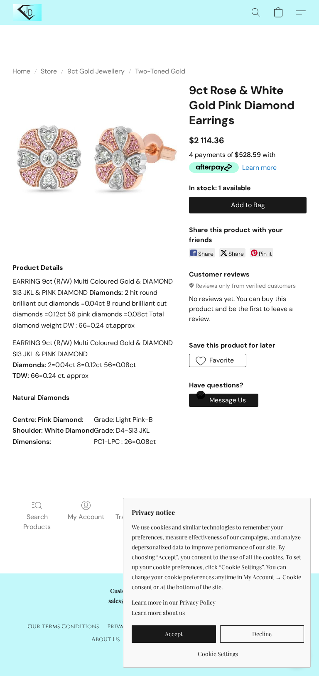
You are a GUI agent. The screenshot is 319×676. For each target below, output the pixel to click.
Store (49, 71)
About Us (105, 639)
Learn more (259, 167)
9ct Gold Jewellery (96, 71)
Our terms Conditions (63, 626)
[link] (218, 651)
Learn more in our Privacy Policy (174, 602)
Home (21, 71)
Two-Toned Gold (160, 71)
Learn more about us (158, 613)
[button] (27, 12)
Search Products (37, 521)
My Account (86, 516)
